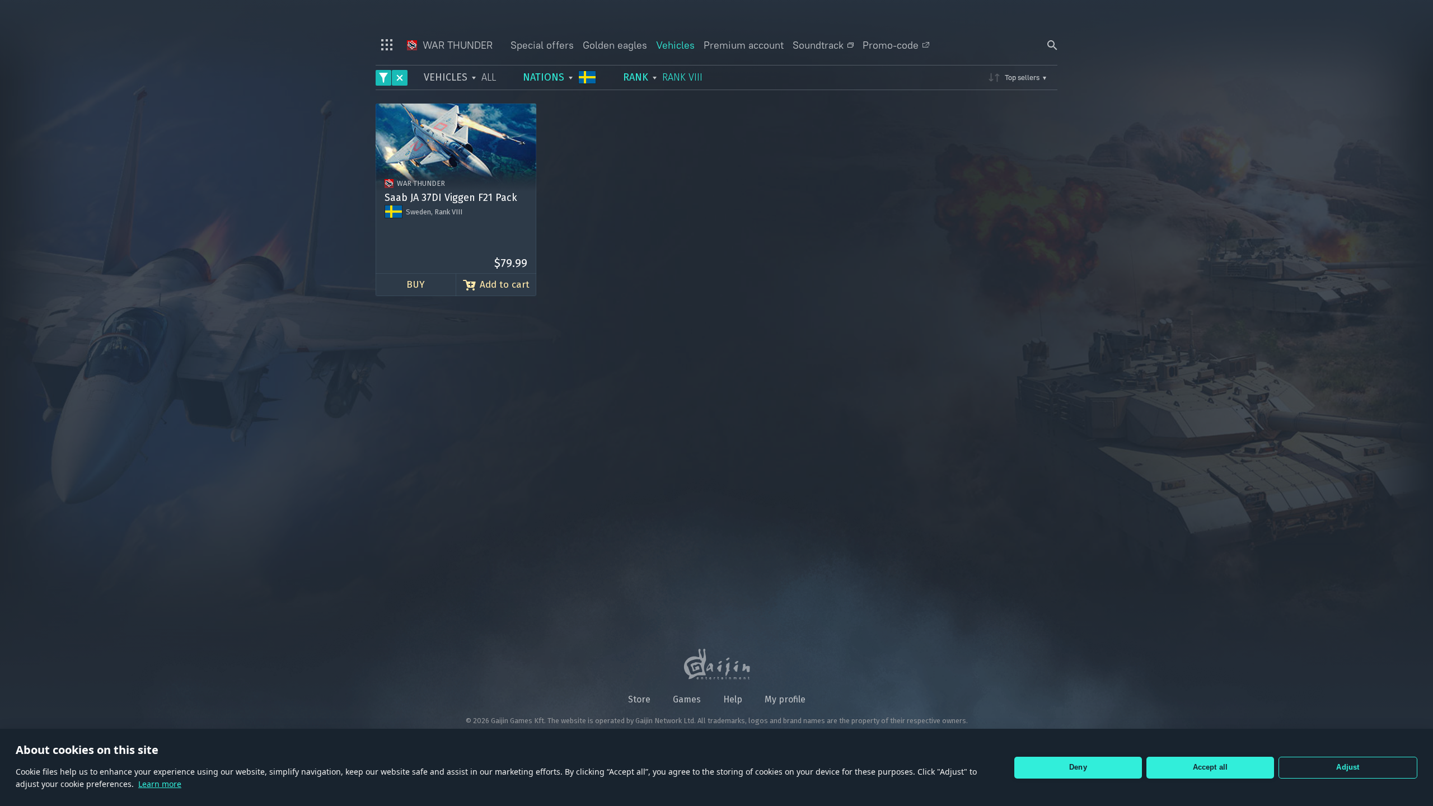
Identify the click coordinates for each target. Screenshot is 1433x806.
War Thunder (456, 45)
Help (732, 699)
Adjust (1347, 767)
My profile (785, 699)
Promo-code (891, 45)
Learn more (159, 784)
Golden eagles (615, 45)
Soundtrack (818, 45)
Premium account (744, 45)
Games (687, 699)
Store (639, 699)
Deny (1078, 767)
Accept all (1210, 767)
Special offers (542, 45)
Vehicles (675, 45)
